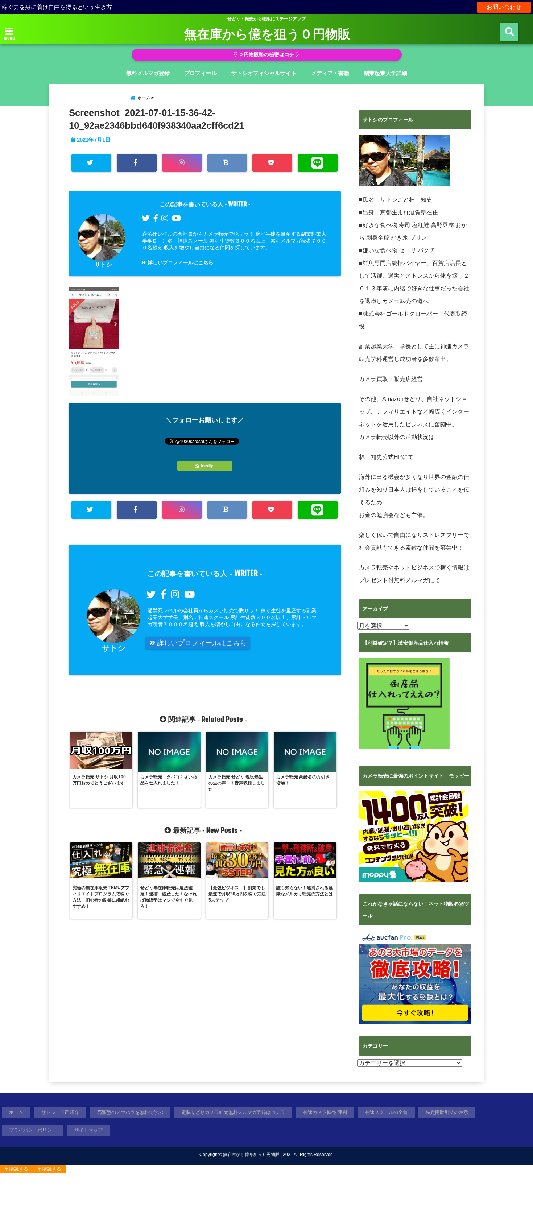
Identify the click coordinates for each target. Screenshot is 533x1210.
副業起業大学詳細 (385, 73)
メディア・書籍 (330, 73)
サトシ (103, 264)
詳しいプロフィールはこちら (180, 262)
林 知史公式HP (380, 457)
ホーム (16, 1112)
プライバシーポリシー (32, 1130)
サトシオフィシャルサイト (264, 73)
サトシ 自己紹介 (60, 1112)
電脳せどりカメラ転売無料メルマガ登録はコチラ (233, 1112)
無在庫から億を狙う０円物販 (267, 33)
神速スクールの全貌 (386, 1112)
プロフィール (200, 73)
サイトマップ (88, 1130)
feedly (206, 465)
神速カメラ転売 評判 (325, 1112)
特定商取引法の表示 (447, 1112)
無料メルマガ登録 (148, 73)
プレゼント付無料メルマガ (394, 580)
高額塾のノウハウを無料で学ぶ (130, 1112)
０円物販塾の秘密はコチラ (268, 54)
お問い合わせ (504, 7)
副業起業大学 (376, 346)
